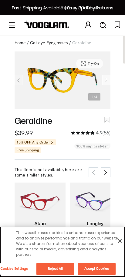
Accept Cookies (96, 268)
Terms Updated (79, 7)
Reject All (55, 268)
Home (20, 42)
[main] (62, 252)
